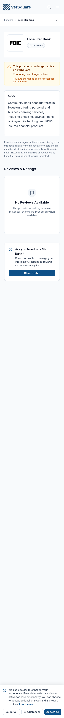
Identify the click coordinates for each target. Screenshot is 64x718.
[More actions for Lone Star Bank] (56, 20)
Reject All (11, 711)
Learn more (26, 704)
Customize (34, 711)
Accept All (52, 711)
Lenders (8, 20)
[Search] (49, 7)
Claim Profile (32, 273)
